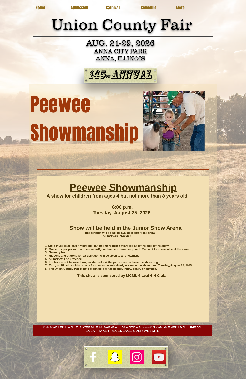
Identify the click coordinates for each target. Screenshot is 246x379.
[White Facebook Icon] (93, 357)
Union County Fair (122, 24)
